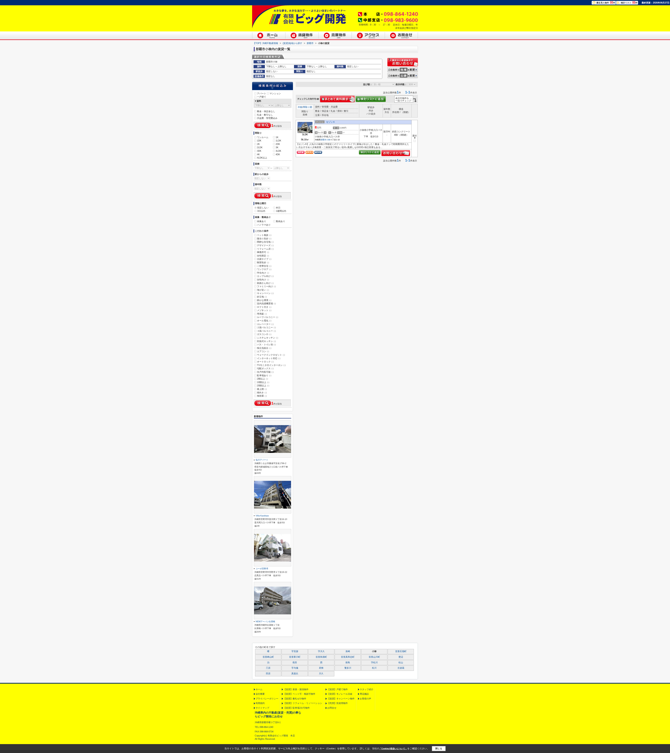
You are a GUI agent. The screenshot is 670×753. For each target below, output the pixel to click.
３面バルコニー (266, 331)
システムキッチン (267, 337)
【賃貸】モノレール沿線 (339, 694)
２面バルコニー (266, 327)
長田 (294, 662)
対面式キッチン (266, 341)
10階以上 (263, 382)
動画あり (280, 221)
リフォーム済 (265, 249)
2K (258, 144)
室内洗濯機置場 (266, 303)
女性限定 (263, 255)
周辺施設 (364, 694)
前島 (347, 662)
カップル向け (265, 276)
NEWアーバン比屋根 (265, 621)
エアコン (263, 351)
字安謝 (294, 651)
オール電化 (264, 320)
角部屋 (262, 396)
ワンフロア (264, 269)
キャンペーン (265, 293)
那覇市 (323, 140)
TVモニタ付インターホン (271, 365)
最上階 (262, 389)
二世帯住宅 (264, 266)
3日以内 (261, 211)
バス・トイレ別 (266, 344)
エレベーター (265, 324)
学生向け (263, 272)
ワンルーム (262, 137)
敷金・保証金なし (266, 111)
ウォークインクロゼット (271, 355)
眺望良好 (263, 262)
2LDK (260, 147)
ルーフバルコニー (267, 317)
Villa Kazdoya (262, 516)
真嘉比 (294, 673)
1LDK (278, 140)
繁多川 (347, 668)
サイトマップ (262, 708)
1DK (259, 140)
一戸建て (261, 96)
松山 (401, 662)
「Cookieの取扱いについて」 (393, 748)
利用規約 (260, 703)
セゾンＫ (330, 122)
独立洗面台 (264, 348)
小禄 (328, 140)
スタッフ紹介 (366, 689)
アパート (261, 93)
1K (277, 137)
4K (258, 154)
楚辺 (401, 657)
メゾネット (264, 310)
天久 (321, 673)
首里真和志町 (348, 657)
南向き (262, 392)
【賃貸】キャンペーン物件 (341, 698)
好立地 (262, 296)
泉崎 (347, 651)
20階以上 (263, 385)
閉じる (438, 748)
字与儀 (294, 668)
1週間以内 (281, 211)
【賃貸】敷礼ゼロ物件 (295, 698)
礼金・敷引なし (265, 114)
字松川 (374, 662)
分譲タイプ (264, 259)
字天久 (321, 651)
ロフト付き (264, 307)
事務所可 (263, 252)
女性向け (263, 279)
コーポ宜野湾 (262, 568)
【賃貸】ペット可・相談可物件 (299, 694)
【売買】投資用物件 (337, 703)
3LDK (278, 151)
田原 (268, 673)
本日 (278, 207)
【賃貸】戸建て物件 (337, 689)
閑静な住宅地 (265, 242)
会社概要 (260, 694)
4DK (278, 154)
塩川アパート (262, 460)
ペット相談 (264, 235)
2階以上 (262, 378)
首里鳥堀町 (321, 657)
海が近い (263, 290)
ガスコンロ (264, 334)
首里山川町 (374, 657)
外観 (300, 107)
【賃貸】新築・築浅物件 (296, 689)
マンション (275, 93)
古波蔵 (400, 668)
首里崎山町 (268, 657)
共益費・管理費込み (267, 118)
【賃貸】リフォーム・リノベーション (303, 703)
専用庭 (262, 314)
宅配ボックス (265, 368)
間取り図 (307, 107)
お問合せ (331, 708)
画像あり (261, 221)
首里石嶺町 (401, 651)
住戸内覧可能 (265, 372)
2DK (278, 144)
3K (277, 147)
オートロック (265, 361)
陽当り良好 (264, 238)
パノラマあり (264, 224)
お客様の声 (365, 698)
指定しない (263, 207)
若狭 (321, 668)
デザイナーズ (265, 245)
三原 (268, 668)
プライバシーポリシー (267, 698)
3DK (259, 151)
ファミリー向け (266, 286)
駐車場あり (264, 375)
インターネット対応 (268, 358)
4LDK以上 (262, 157)
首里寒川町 (294, 657)
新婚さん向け (265, 283)
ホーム (259, 689)
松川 (374, 668)
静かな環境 (264, 300)
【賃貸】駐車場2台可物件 (297, 708)
